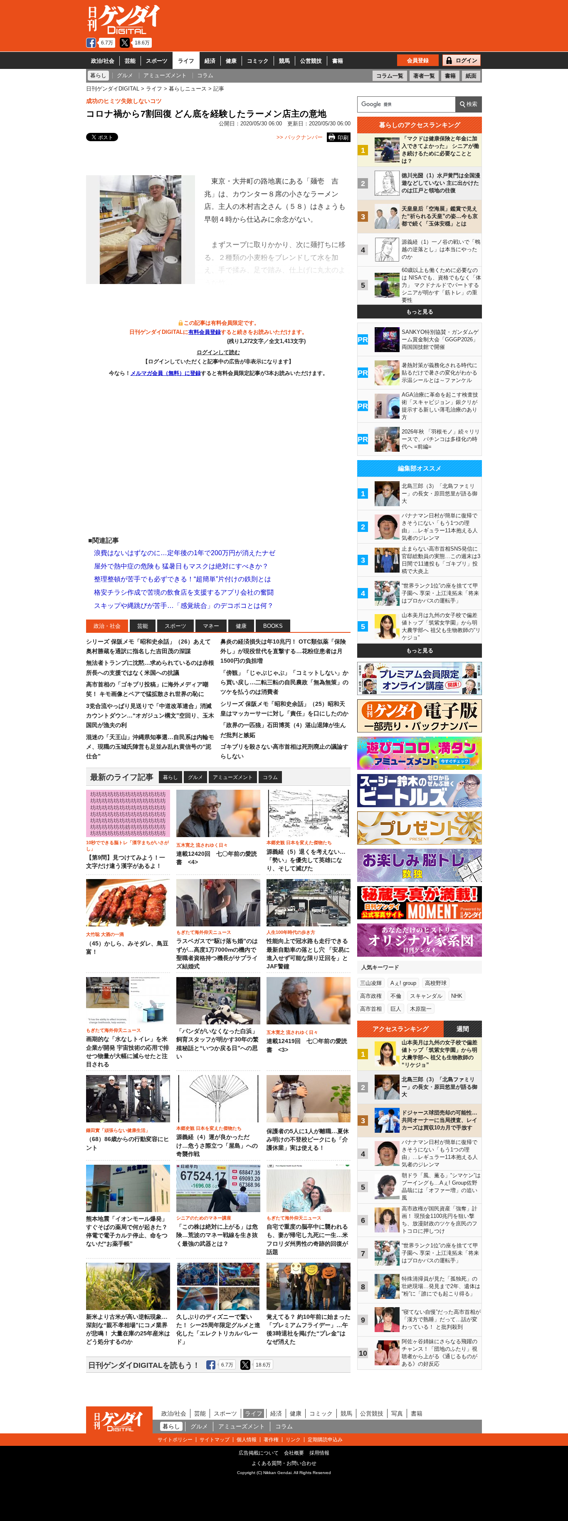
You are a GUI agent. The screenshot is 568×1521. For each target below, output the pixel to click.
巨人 (395, 1009)
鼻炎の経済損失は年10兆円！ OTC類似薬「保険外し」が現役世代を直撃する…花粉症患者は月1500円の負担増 (283, 651)
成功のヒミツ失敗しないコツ (124, 101)
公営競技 (311, 61)
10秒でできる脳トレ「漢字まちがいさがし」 (127, 845)
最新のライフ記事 (121, 777)
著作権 (271, 1439)
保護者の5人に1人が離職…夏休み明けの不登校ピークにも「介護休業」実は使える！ (308, 1139)
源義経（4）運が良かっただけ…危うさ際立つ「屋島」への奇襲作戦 (217, 1145)
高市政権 (371, 996)
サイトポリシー (175, 1439)
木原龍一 (421, 1009)
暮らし (170, 777)
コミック (258, 61)
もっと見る (419, 312)
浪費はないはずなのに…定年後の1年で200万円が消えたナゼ (184, 552)
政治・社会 (107, 626)
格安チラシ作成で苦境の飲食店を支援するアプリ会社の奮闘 (184, 592)
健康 (231, 61)
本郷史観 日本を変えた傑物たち (299, 842)
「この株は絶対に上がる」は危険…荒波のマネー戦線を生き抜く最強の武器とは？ (217, 1235)
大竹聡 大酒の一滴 (105, 934)
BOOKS (273, 626)
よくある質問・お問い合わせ (284, 1463)
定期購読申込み (325, 1439)
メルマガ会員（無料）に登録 (166, 373)
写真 (397, 1413)
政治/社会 (102, 61)
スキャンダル (426, 996)
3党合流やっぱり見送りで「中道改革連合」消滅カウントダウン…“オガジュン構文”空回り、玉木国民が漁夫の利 (150, 716)
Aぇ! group (403, 983)
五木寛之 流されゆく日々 (202, 845)
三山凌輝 (371, 983)
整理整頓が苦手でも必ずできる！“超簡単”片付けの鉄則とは (182, 579)
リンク (293, 1439)
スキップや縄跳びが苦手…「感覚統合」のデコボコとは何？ (184, 605)
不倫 (395, 996)
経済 (210, 61)
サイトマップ (215, 1439)
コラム (270, 777)
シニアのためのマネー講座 (203, 1217)
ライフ (186, 61)
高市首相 (371, 1009)
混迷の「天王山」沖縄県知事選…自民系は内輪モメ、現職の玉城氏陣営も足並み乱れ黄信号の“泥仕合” (150, 747)
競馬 (284, 61)
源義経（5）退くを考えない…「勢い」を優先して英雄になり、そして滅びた (306, 860)
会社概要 (294, 1453)
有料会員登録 (204, 332)
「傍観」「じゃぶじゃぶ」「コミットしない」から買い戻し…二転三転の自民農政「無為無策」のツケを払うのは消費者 (284, 682)
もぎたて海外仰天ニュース (203, 932)
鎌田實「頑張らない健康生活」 (118, 1130)
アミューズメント (233, 777)
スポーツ (157, 61)
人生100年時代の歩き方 (291, 932)
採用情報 (319, 1453)
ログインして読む (218, 352)
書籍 (337, 61)
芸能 (130, 61)
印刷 (343, 138)
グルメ (195, 777)
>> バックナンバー (300, 137)
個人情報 (247, 1439)
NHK (456, 996)
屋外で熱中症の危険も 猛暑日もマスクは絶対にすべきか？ (181, 566)
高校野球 (436, 983)
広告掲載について (259, 1453)
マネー (211, 626)
